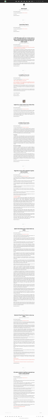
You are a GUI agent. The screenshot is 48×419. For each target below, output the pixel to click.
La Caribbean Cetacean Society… (24, 123)
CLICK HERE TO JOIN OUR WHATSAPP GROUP (19, 406)
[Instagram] (39, 1)
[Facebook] (37, 1)
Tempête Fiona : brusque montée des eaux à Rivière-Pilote (24, 104)
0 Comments (24, 76)
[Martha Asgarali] (24, 5)
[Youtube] (43, 1)
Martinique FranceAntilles (25, 79)
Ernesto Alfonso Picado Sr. (24, 24)
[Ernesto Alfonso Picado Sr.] (24, 21)
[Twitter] (41, 1)
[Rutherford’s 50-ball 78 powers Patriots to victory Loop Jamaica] (24, 312)
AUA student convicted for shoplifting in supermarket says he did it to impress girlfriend (24, 372)
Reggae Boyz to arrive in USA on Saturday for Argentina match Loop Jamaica (24, 171)
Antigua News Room (24, 377)
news (27, 76)
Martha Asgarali (24, 8)
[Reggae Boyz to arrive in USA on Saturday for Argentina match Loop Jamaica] (24, 167)
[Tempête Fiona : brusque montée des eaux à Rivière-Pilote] (24, 101)
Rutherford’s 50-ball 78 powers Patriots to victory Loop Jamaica (24, 315)
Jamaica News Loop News (25, 176)
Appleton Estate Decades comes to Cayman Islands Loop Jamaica (24, 229)
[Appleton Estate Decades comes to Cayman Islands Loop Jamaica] (24, 225)
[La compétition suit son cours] (24, 72)
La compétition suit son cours (24, 75)
